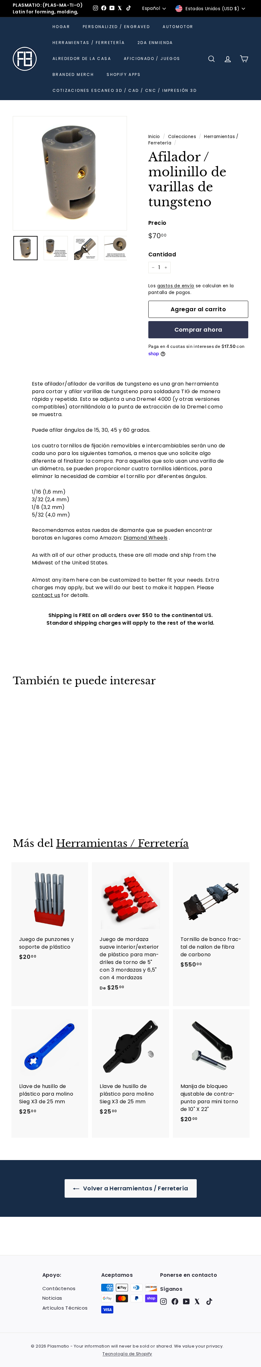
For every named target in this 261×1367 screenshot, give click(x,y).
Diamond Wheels (145, 537)
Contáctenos (59, 1288)
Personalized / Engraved (116, 26)
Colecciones (182, 137)
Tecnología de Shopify (127, 1354)
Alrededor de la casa (82, 58)
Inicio (154, 137)
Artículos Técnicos (65, 1308)
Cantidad (162, 254)
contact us (46, 595)
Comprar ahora (198, 330)
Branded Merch (73, 74)
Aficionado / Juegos (152, 58)
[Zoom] (70, 173)
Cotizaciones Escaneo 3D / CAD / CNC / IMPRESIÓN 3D (125, 90)
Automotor (178, 26)
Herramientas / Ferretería (89, 42)
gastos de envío (175, 286)
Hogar (61, 26)
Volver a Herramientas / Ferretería (135, 1188)
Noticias (52, 1298)
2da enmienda (155, 42)
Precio (157, 223)
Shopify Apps (124, 74)
